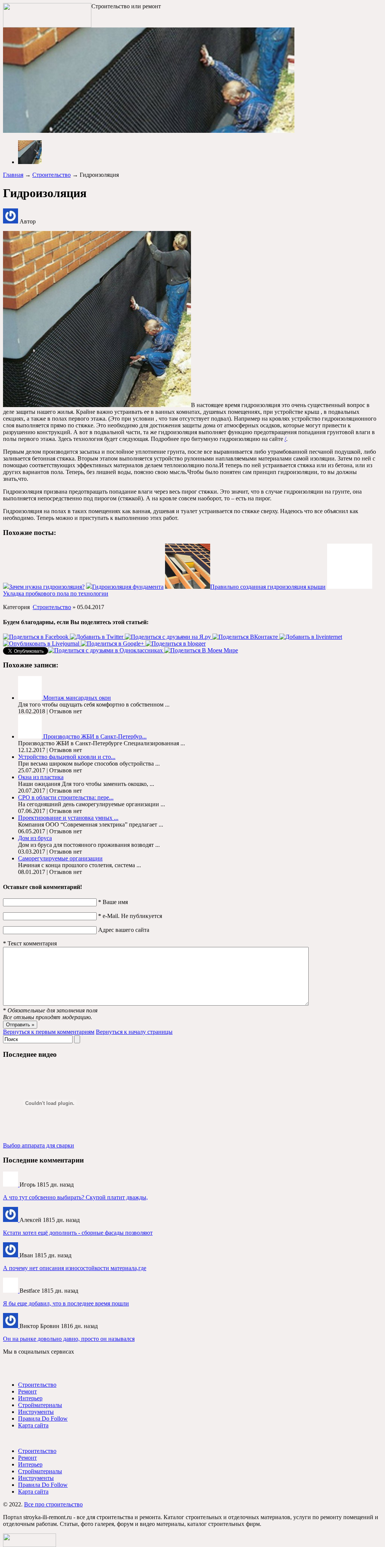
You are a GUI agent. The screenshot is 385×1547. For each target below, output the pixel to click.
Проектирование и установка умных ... (68, 818)
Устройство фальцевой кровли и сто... (66, 757)
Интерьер (30, 1398)
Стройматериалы (40, 1405)
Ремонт (27, 1391)
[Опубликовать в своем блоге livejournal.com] (42, 643)
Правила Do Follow (43, 1418)
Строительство (51, 175)
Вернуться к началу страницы (134, 1032)
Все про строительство (53, 1504)
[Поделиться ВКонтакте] (245, 637)
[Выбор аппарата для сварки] (11, 1184)
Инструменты (36, 1412)
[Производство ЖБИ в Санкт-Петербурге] (30, 736)
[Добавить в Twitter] (97, 637)
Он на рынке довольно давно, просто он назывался (69, 1339)
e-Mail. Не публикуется (130, 916)
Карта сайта (33, 1425)
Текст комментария (30, 943)
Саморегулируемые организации (60, 858)
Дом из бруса (35, 838)
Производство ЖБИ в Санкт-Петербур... (95, 736)
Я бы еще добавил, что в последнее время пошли (66, 1303)
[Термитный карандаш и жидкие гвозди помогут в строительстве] (11, 1326)
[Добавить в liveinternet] (310, 637)
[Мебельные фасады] (11, 1220)
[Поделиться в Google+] (113, 643)
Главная (13, 175)
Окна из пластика (41, 777)
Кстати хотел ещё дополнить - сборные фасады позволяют (78, 1232)
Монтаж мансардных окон (77, 697)
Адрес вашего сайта (123, 930)
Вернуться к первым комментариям (48, 1032)
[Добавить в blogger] (176, 643)
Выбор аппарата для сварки (38, 1145)
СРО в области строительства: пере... (66, 797)
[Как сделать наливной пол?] (11, 1255)
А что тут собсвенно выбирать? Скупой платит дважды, (75, 1197)
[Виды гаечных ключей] (11, 1290)
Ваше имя (113, 902)
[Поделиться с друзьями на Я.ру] (168, 637)
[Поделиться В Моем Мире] (201, 650)
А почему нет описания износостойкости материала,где (74, 1268)
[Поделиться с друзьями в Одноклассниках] (106, 650)
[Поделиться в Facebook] (36, 637)
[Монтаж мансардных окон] (30, 697)
